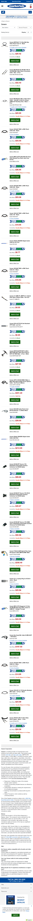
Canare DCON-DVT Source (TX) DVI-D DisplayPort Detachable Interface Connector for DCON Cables (20, 494)
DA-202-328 (16, 440)
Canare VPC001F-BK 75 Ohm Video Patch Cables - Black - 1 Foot (19, 718)
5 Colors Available (14, 273)
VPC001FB (16, 721)
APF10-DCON (16, 385)
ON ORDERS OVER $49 (16, 16)
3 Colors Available (14, 584)
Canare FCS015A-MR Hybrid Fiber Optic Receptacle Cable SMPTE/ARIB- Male (20, 551)
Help (2, 884)
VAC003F (15, 666)
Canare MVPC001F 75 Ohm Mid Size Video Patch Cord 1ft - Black (19, 42)
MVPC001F (16, 45)
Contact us (29, 1)
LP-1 (14, 582)
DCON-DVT (16, 498)
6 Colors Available (14, 218)
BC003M (15, 412)
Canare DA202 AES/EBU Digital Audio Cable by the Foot (20, 241)
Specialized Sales (16, 1)
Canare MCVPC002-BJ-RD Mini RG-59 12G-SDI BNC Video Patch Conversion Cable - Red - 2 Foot (20, 71)
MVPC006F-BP (17, 356)
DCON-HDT (16, 527)
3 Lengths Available (15, 387)
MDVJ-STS (16, 611)
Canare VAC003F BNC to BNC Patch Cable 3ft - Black (19, 663)
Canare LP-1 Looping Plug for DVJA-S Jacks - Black (20, 579)
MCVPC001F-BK (17, 105)
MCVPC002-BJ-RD (18, 74)
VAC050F (15, 189)
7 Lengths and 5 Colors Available (18, 107)
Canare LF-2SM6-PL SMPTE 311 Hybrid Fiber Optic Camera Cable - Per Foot (20, 296)
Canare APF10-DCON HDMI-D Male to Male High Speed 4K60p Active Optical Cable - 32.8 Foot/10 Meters (20, 381)
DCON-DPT (16, 469)
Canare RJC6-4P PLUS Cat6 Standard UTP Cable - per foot (20, 324)
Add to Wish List (14, 65)
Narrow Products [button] (23, 27)
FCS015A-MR (16, 554)
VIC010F (15, 693)
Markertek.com (5, 888)
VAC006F (15, 271)
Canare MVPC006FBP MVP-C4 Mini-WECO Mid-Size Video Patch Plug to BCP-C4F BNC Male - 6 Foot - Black (19, 352)
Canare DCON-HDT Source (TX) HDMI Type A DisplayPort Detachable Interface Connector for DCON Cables (21, 523)
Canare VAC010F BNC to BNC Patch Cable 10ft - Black (19, 214)
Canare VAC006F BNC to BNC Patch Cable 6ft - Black (19, 269)
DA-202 (15, 244)
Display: (24, 32)
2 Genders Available (15, 556)
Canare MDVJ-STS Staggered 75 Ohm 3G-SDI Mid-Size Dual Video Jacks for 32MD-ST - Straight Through (20, 607)
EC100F (15, 638)
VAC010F (15, 216)
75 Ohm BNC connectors (11, 837)
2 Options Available (14, 500)
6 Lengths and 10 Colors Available (18, 723)
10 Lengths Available (15, 695)
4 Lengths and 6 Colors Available (18, 47)
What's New (4, 1)
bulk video (8, 755)
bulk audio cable (17, 755)
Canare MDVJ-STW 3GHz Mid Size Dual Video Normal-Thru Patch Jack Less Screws (20, 158)
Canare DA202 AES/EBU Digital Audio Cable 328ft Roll (20, 437)
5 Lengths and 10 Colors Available (18, 640)
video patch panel (24, 837)
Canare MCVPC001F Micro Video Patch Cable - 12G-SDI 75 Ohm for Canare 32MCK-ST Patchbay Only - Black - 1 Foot (20, 101)
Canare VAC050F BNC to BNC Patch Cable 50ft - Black (19, 186)
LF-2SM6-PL (16, 299)
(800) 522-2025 (19, 879)
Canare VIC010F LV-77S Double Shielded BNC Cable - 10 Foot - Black (21, 691)
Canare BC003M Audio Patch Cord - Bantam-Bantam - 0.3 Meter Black (19, 409)
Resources (4, 891)
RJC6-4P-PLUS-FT (18, 327)
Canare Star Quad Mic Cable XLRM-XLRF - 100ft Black (21, 635)
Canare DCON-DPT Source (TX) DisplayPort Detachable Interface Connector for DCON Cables (19, 465)
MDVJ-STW (16, 161)
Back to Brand (5, 21)
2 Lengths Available (15, 191)
